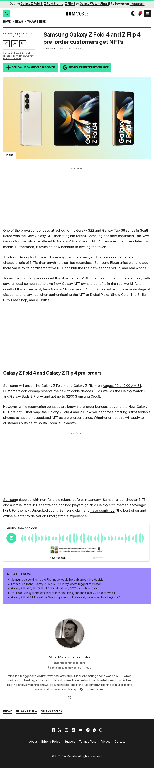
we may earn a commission (18, 57)
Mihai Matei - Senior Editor (69, 657)
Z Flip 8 (70, 3)
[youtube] (81, 730)
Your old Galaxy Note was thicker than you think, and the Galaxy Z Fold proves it (63, 593)
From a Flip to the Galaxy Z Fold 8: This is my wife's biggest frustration (56, 584)
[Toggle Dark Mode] (132, 14)
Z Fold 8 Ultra (53, 3)
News (19, 21)
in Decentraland (45, 505)
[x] (59, 730)
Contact (120, 741)
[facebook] (53, 730)
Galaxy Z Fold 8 (31, 3)
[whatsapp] (94, 730)
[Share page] (14, 43)
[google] (100, 730)
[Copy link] (6, 43)
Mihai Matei (49, 48)
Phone (7, 711)
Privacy (105, 741)
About (33, 741)
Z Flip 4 (95, 241)
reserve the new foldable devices (67, 391)
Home (7, 21)
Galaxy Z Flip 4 (26, 711)
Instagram (137, 3)
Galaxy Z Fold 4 (69, 241)
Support (69, 741)
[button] (6, 13)
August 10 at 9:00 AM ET (122, 385)
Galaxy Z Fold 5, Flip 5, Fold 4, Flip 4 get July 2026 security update (54, 588)
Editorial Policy (50, 741)
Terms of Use (87, 741)
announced (45, 278)
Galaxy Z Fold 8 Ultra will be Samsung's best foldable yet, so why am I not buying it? (65, 597)
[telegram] (88, 730)
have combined (102, 510)
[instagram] (66, 730)
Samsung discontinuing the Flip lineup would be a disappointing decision (58, 579)
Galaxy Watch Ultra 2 (94, 3)
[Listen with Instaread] (22, 43)
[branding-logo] (77, 13)
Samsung (10, 500)
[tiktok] (73, 730)
